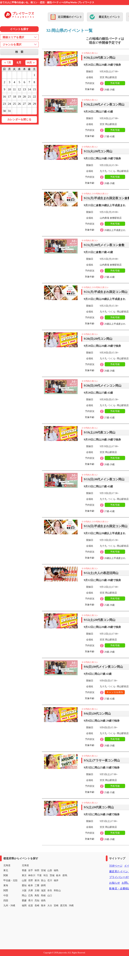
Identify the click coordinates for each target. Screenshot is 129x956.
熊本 (43, 905)
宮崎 (56, 905)
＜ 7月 (7, 62)
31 (9, 111)
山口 (49, 895)
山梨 (24, 880)
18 (14, 96)
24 (9, 103)
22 (34, 96)
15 (34, 89)
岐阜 (30, 885)
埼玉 (45, 875)
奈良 (49, 890)
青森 (24, 870)
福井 (56, 880)
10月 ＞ (31, 62)
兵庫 (30, 890)
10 (9, 89)
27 (24, 103)
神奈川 (31, 875)
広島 (30, 895)
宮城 (43, 870)
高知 (37, 900)
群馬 (64, 875)
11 (14, 89)
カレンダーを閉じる (19, 119)
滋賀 (43, 890)
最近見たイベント (109, 16)
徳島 (43, 900)
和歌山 (57, 890)
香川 (30, 900)
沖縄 (71, 905)
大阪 (24, 890)
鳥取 (37, 895)
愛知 (24, 885)
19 (19, 96)
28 (29, 103)
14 (29, 89)
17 (9, 96)
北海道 (25, 865)
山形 (49, 870)
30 (4, 111)
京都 (37, 890)
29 (34, 103)
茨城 (52, 875)
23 (4, 103)
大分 (49, 905)
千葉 (39, 875)
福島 (56, 870)
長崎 (37, 905)
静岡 (43, 885)
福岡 (24, 905)
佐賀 (30, 905)
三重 (37, 885)
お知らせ (114, 882)
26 (19, 103)
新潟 (37, 880)
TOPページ (115, 865)
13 (24, 89)
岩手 (30, 870)
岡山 (24, 895)
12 (19, 89)
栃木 (58, 875)
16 (4, 96)
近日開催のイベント (70, 16)
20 (24, 96)
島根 (43, 895)
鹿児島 (63, 905)
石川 (49, 880)
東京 (24, 875)
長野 (30, 880)
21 (29, 96)
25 (14, 103)
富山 (43, 880)
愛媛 (24, 900)
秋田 (37, 870)
